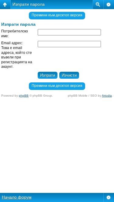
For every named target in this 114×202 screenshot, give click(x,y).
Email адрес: (12, 43)
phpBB (24, 95)
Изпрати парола (28, 4)
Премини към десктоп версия (57, 15)
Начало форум (17, 197)
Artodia (107, 95)
